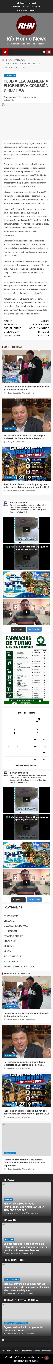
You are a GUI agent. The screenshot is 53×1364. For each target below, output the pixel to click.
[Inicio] (5, 52)
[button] (11, 52)
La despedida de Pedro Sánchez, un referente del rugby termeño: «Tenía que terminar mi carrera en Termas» (26, 1247)
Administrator (11, 97)
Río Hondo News (26, 38)
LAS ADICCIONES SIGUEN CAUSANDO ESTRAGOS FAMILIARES (39, 328)
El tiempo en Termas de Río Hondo (26, 765)
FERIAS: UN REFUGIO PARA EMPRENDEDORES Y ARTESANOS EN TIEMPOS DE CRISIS (24, 1207)
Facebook (16, 6)
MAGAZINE (9, 941)
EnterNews (19, 1360)
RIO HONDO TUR (12, 956)
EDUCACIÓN (10, 931)
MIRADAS (9, 946)
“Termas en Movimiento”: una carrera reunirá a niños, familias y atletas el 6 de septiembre (24, 1162)
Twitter (25, 6)
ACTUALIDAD (10, 75)
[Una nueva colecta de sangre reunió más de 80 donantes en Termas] (26, 366)
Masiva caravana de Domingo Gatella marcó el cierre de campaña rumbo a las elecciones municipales (26, 1287)
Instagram (35, 6)
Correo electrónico (26, 10)
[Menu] (11, 52)
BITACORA (9, 920)
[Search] (44, 52)
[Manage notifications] (46, 1358)
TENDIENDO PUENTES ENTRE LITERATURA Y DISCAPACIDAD (12, 328)
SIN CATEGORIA (12, 961)
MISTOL (8, 951)
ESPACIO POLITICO (13, 936)
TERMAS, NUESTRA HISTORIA (19, 966)
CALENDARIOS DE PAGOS (17, 925)
